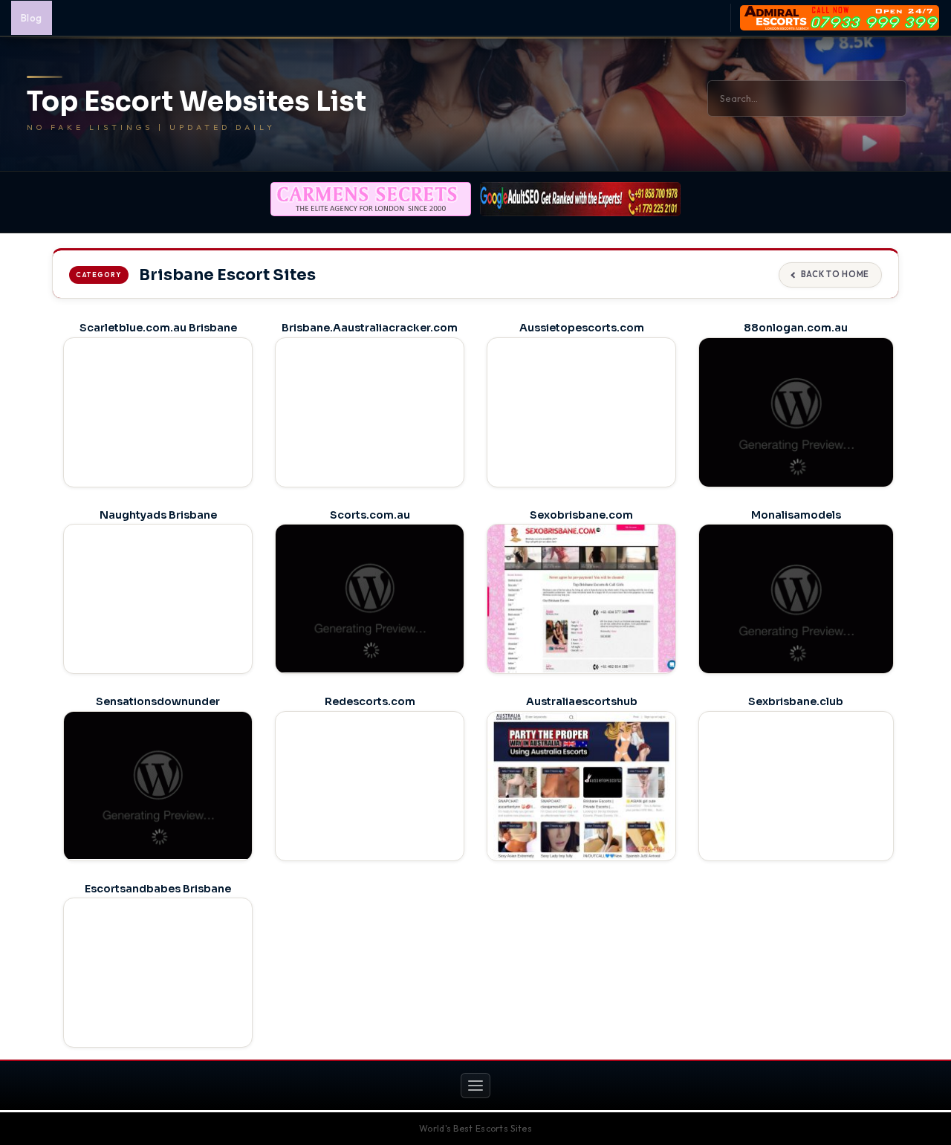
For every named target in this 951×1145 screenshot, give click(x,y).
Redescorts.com (370, 701)
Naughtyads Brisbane (158, 515)
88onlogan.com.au (796, 327)
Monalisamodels (796, 515)
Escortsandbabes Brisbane (158, 888)
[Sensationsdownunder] (158, 785)
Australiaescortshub (581, 701)
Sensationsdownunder (158, 701)
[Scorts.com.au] (370, 598)
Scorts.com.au (370, 515)
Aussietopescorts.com (581, 327)
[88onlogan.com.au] (796, 414)
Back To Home (835, 274)
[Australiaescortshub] (581, 785)
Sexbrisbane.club (795, 701)
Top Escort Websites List (196, 102)
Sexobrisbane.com (581, 515)
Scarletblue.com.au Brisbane (158, 327)
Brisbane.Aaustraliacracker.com (370, 327)
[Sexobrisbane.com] (581, 598)
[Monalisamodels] (796, 600)
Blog (31, 18)
